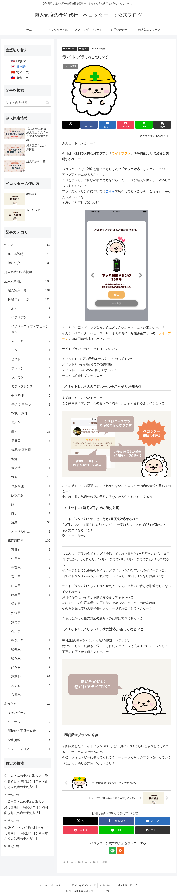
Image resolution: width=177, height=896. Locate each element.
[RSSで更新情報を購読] (120, 850)
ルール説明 (71, 48)
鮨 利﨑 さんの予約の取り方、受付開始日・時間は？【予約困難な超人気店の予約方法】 (27, 833)
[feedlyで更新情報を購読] (112, 850)
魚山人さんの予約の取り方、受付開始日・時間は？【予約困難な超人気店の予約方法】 (26, 781)
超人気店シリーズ (127, 885)
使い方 (85, 48)
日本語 (21, 66)
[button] (162, 125)
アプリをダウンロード (84, 885)
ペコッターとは (59, 885)
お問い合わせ (106, 885)
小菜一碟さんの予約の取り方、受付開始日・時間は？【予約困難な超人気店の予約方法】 (26, 807)
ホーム (43, 885)
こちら (110, 191)
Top (169, 888)
